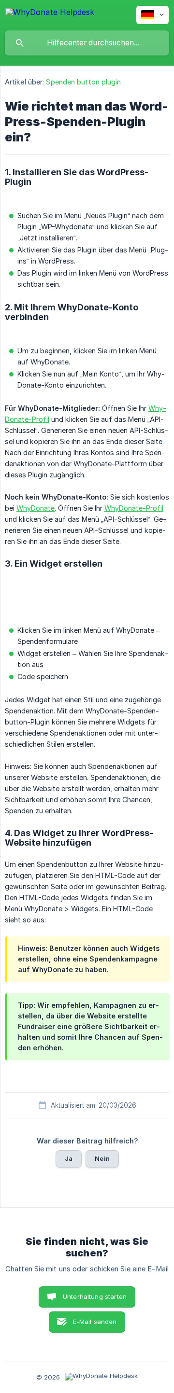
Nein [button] (102, 1158)
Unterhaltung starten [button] (95, 1296)
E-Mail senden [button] (95, 1321)
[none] (49, 14)
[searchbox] (87, 43)
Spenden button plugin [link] (83, 82)
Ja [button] (68, 1158)
